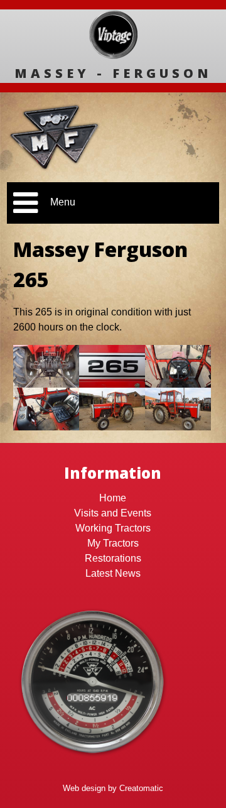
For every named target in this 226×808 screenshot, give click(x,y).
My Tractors (113, 543)
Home (112, 498)
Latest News (113, 573)
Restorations (113, 558)
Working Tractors (113, 528)
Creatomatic (141, 788)
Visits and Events (112, 513)
